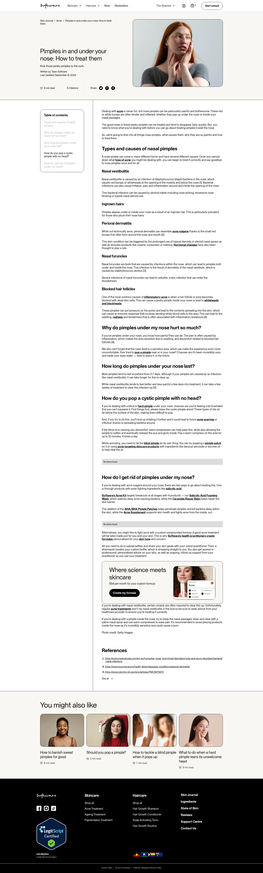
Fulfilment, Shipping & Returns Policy (147, 868)
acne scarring (205, 419)
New (107, 5)
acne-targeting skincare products (138, 446)
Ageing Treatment (95, 814)
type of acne (123, 160)
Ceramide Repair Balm (186, 498)
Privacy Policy (107, 868)
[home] (50, 6)
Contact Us (188, 828)
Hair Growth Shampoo (146, 808)
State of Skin (189, 808)
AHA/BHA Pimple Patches (140, 509)
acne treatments (121, 608)
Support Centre (191, 821)
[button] (74, 6)
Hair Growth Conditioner (147, 814)
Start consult (212, 5)
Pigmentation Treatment (98, 820)
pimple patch (213, 443)
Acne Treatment (94, 808)
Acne (59, 20)
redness (118, 317)
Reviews (186, 814)
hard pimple (145, 406)
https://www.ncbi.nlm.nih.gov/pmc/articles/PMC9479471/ (134, 672)
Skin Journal (46, 20)
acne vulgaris (180, 231)
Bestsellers (121, 5)
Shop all (89, 803)
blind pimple (151, 443)
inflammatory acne (155, 297)
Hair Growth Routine (145, 825)
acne (120, 111)
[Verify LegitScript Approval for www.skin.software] (51, 834)
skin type (144, 539)
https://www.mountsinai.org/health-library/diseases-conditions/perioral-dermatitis (147, 666)
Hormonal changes (185, 244)
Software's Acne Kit (114, 495)
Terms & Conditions (122, 868)
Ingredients (188, 801)
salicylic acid (174, 488)
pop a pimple (143, 352)
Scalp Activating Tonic (145, 820)
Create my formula (124, 592)
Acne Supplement (135, 512)
